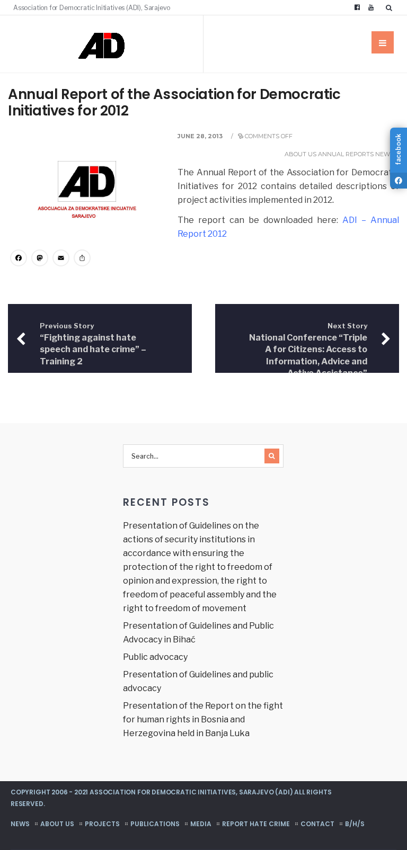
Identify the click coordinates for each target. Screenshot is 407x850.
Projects (102, 823)
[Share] (82, 259)
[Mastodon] (39, 259)
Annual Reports (346, 154)
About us (300, 154)
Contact (317, 823)
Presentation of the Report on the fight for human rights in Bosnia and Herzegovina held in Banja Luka (203, 719)
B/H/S (355, 823)
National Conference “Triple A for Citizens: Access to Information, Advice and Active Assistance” (308, 350)
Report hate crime (256, 823)
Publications (155, 823)
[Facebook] (357, 7)
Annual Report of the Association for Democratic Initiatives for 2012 (174, 102)
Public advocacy (155, 657)
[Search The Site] (391, 7)
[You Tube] (371, 7)
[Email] (61, 259)
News (384, 154)
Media (200, 823)
